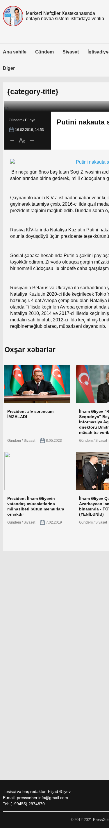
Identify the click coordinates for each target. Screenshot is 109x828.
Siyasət (70, 51)
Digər (9, 68)
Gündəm (44, 51)
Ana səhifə (14, 51)
